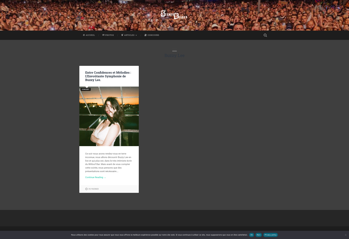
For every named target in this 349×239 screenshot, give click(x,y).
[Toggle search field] (265, 35)
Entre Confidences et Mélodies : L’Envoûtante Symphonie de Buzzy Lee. (108, 76)
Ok (251, 235)
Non (259, 235)
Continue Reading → (95, 177)
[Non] (345, 235)
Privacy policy (271, 235)
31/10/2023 (93, 189)
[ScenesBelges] (174, 15)
